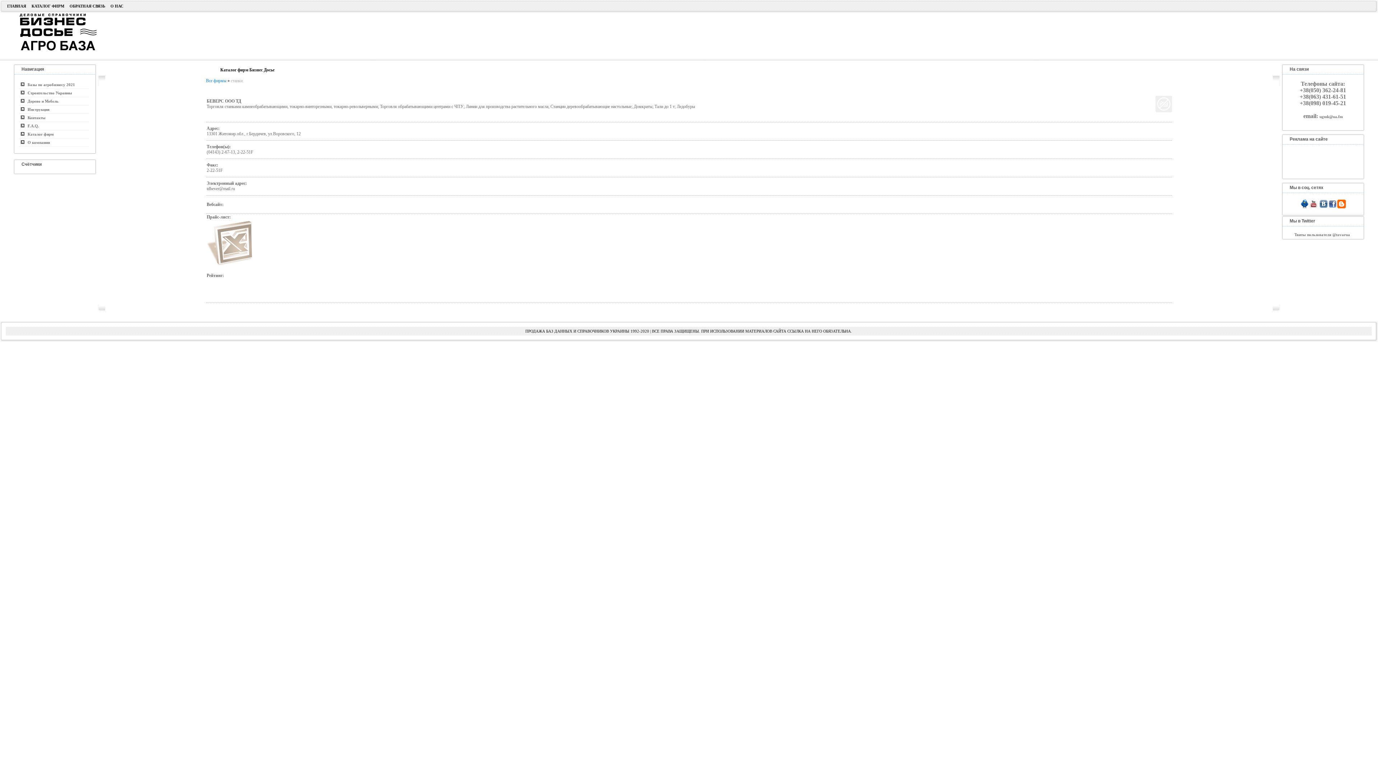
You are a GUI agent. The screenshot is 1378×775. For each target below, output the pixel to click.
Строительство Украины (48, 93)
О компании (37, 142)
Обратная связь (87, 6)
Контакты (35, 118)
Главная (16, 6)
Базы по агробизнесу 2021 (49, 85)
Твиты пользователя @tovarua (1322, 234)
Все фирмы (216, 80)
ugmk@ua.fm (1331, 116)
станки (237, 80)
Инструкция (37, 109)
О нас (117, 6)
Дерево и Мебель (41, 101)
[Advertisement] (546, 35)
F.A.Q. (31, 126)
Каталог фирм (48, 6)
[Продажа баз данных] (49, 15)
